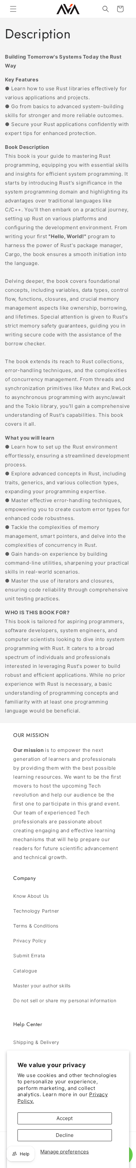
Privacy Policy (29, 940)
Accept (64, 1118)
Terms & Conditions (35, 926)
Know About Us (31, 896)
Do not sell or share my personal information (64, 1000)
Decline (65, 1135)
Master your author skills (42, 985)
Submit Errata (29, 955)
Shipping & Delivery (36, 1042)
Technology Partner (36, 911)
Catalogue (25, 970)
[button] (13, 9)
